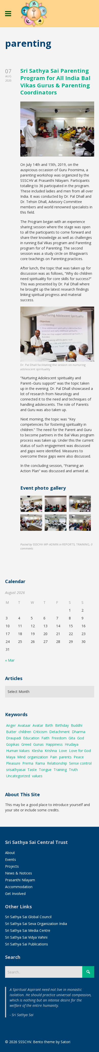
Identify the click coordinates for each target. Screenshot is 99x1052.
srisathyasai (15, 769)
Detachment (59, 731)
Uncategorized (18, 775)
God (80, 738)
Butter (11, 731)
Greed (26, 744)
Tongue (45, 769)
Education (31, 738)
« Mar (9, 660)
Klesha (37, 750)
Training (60, 769)
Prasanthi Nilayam (20, 880)
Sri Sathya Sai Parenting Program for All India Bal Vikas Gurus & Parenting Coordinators (55, 81)
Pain (53, 757)
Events (10, 859)
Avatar (37, 725)
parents (65, 757)
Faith (45, 738)
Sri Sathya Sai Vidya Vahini (26, 937)
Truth (73, 769)
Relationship (57, 763)
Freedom (59, 738)
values (37, 775)
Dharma (78, 731)
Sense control (80, 763)
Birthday (62, 725)
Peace (79, 757)
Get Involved (15, 893)
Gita (72, 738)
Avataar (24, 725)
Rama (40, 763)
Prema (27, 763)
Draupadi (13, 738)
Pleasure (13, 763)
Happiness (54, 744)
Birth (49, 725)
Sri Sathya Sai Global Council (28, 916)
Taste (32, 769)
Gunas (38, 744)
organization (37, 757)
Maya (10, 757)
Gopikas (12, 744)
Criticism (40, 731)
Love (63, 750)
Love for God (80, 750)
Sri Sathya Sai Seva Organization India (36, 923)
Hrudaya (71, 744)
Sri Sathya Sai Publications (26, 944)
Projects (12, 866)
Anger (11, 725)
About (10, 852)
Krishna (51, 750)
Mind (21, 757)
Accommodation (18, 886)
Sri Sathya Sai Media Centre (27, 930)
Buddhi (76, 725)
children (25, 731)
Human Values (18, 750)
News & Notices (18, 873)
